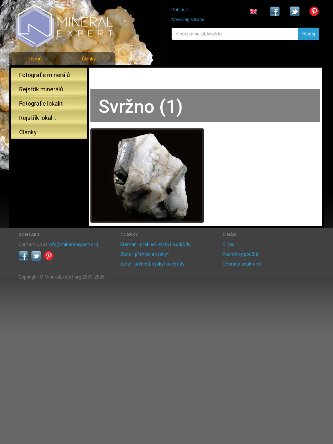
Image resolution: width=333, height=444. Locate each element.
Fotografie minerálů (44, 75)
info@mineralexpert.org (73, 244)
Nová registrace (188, 19)
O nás (228, 244)
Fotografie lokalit (41, 103)
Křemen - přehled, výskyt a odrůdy (155, 244)
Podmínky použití (240, 254)
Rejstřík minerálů (41, 89)
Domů (35, 58)
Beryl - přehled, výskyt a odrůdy (152, 264)
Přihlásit (180, 9)
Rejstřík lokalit (37, 117)
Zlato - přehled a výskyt (144, 254)
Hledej (308, 33)
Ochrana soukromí (241, 264)
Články (89, 58)
